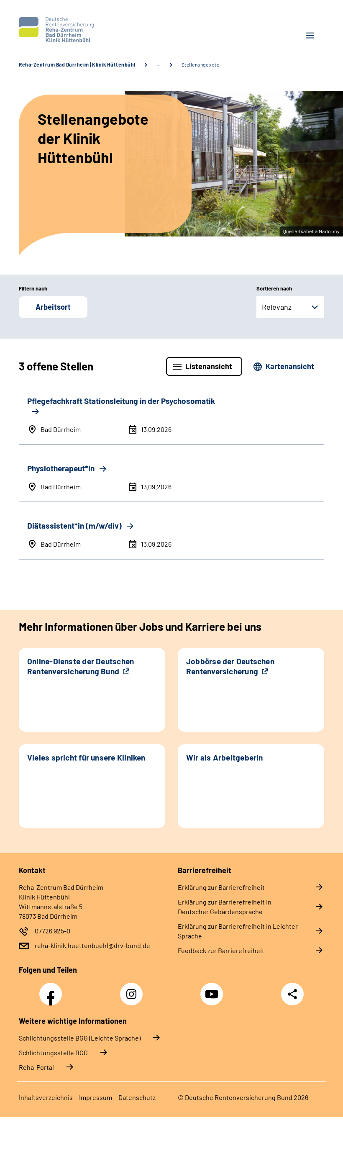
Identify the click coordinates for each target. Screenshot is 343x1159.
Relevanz (277, 307)
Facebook (53, 989)
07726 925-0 (52, 931)
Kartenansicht (290, 366)
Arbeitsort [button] (53, 306)
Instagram (133, 989)
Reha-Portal (36, 1067)
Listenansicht (208, 366)
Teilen (292, 994)
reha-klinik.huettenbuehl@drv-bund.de (92, 945)
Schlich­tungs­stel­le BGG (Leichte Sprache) (80, 1038)
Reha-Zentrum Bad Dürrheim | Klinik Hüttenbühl (77, 64)
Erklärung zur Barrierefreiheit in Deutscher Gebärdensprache (224, 906)
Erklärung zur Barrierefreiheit (221, 887)
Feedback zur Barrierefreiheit (221, 950)
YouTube (213, 989)
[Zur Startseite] (92, 30)
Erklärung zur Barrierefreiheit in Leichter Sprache (238, 931)
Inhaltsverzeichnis (46, 1097)
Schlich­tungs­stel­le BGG (53, 1052)
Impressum (95, 1097)
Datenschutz (137, 1097)
